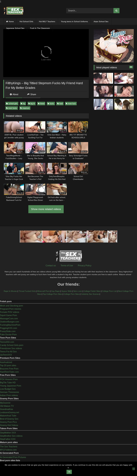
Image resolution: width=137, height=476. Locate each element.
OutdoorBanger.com (9, 322)
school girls (13, 104)
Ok (69, 472)
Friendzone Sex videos (11, 348)
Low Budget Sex (8, 389)
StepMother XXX (8, 433)
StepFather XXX (8, 439)
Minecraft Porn (43, 291)
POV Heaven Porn (9, 379)
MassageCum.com (9, 318)
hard (61, 104)
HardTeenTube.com (9, 372)
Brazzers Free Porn (9, 369)
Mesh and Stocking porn (11, 306)
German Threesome (9, 392)
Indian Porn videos (9, 395)
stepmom (26, 108)
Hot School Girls (26, 21)
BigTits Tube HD (8, 382)
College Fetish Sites (92, 291)
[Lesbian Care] (103, 91)
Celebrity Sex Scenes (90, 294)
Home (11, 21)
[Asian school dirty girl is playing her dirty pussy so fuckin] (103, 104)
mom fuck (72, 104)
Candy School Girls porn (11, 345)
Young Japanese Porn (10, 386)
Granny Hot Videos (9, 425)
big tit (33, 104)
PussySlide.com (7, 331)
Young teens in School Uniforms (74, 21)
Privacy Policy (84, 265)
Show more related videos (46, 209)
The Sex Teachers (8, 446)
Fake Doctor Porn (8, 334)
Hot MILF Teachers (47, 21)
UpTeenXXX (6, 355)
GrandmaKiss (6, 409)
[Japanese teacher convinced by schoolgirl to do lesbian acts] (124, 104)
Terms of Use (67, 265)
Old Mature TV (7, 406)
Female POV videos (9, 312)
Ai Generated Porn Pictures (13, 457)
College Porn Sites (71, 294)
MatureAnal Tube (8, 415)
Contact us (51, 265)
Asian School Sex (101, 21)
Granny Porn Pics (8, 422)
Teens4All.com (7, 342)
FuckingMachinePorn (10, 325)
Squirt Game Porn (8, 315)
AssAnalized (6, 362)
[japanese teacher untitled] (103, 78)
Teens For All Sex (8, 351)
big (24, 104)
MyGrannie (5, 403)
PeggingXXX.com (8, 328)
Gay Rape (55, 291)
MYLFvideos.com (8, 450)
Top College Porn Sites (52, 294)
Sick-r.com (77, 291)
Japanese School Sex (15, 28)
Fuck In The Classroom (40, 28)
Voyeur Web (66, 291)
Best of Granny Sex (9, 419)
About (15, 94)
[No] (133, 468)
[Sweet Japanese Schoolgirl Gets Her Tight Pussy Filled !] (124, 78)
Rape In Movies (10, 291)
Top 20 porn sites (8, 365)
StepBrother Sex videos (11, 436)
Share (33, 94)
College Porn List (109, 291)
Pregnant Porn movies (10, 309)
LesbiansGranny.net (9, 412)
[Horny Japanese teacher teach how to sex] (124, 91)
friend (42, 104)
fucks (52, 104)
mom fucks (12, 108)
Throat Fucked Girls (27, 291)
